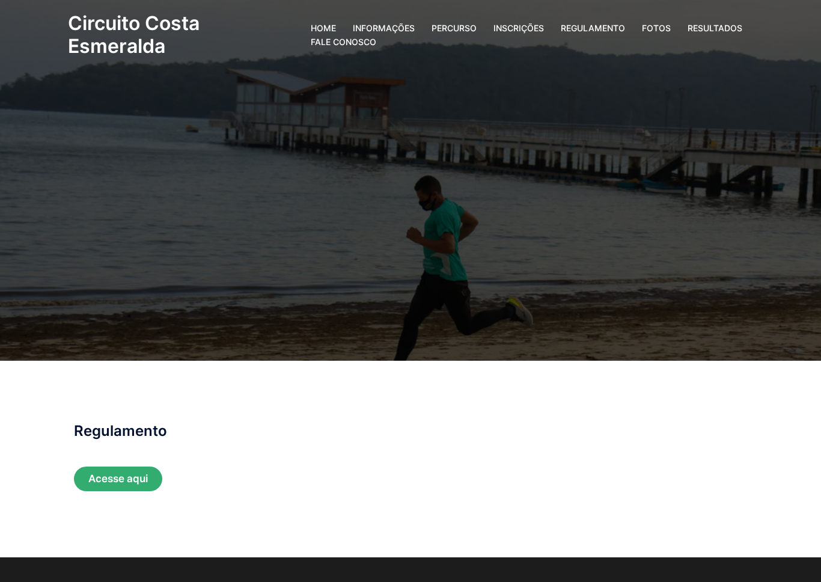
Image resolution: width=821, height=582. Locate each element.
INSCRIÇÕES (518, 28)
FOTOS (656, 28)
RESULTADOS (715, 28)
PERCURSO (454, 28)
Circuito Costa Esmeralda (134, 34)
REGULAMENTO (593, 28)
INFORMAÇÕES (384, 28)
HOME (323, 28)
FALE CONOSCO (343, 42)
